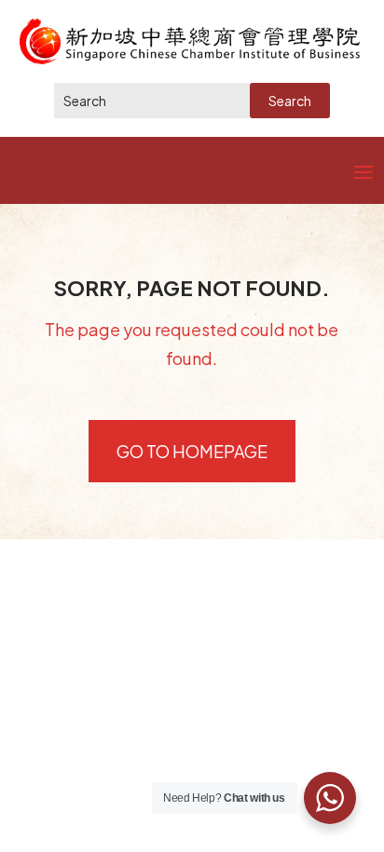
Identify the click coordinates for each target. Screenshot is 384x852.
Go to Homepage (192, 451)
